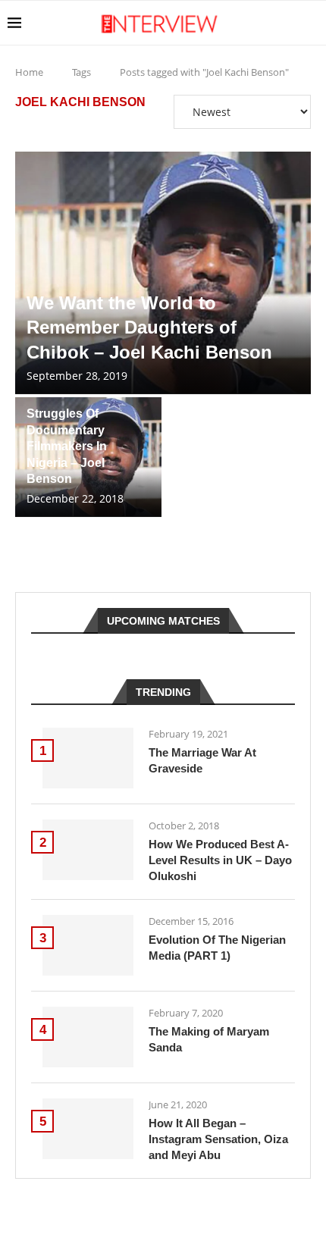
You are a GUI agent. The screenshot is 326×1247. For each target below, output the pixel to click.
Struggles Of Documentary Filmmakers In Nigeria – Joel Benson (67, 446)
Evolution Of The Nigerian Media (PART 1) (217, 947)
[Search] (310, 23)
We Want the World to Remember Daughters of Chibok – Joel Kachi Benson (149, 327)
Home (29, 72)
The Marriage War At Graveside (202, 760)
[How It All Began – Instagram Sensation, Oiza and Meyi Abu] (87, 1128)
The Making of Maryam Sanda (209, 1039)
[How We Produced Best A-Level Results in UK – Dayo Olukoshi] (87, 849)
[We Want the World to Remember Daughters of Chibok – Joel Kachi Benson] (163, 273)
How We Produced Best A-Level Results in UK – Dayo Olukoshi (220, 860)
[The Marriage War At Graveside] (87, 758)
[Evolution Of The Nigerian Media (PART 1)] (87, 945)
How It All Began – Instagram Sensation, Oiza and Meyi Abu (218, 1139)
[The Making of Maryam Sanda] (87, 1037)
